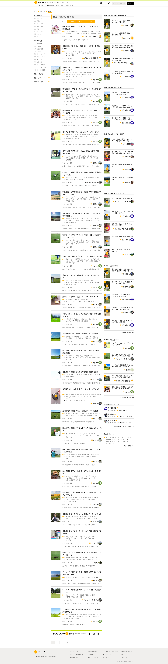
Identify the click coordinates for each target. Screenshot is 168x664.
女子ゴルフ (40, 49)
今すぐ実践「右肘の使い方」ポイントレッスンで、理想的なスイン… (122, 377)
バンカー (68, 220)
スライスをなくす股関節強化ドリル (122, 237)
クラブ (98, 197)
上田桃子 (68, 319)
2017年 (74, 156)
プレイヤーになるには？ (110, 651)
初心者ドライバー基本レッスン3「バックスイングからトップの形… (122, 119)
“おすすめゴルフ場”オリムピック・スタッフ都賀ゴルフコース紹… (122, 140)
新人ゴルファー (70, 338)
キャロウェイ (96, 31)
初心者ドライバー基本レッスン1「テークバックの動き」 (121, 93)
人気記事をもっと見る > (127, 397)
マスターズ (92, 33)
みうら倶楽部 (112, 408)
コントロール (70, 51)
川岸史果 (93, 536)
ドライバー (69, 72)
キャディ (78, 53)
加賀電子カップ (89, 280)
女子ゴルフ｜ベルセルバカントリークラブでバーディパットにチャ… (122, 308)
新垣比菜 (95, 338)
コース (68, 55)
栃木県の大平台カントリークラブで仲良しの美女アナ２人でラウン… (122, 152)
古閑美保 (68, 33)
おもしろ (39, 34)
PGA (67, 117)
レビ (82, 282)
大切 (73, 31)
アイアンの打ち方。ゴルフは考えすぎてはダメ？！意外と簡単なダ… (122, 355)
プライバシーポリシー (93, 658)
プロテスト (95, 259)
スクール (68, 240)
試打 (99, 394)
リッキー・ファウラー (72, 595)
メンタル (76, 98)
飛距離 (68, 201)
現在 (79, 74)
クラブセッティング (72, 559)
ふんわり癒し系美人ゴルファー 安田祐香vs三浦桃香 (82, 256)
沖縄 (81, 538)
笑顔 (76, 280)
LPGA (81, 280)
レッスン (39, 18)
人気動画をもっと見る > (127, 332)
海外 (73, 55)
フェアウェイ (86, 259)
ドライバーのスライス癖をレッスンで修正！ (122, 250)
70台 (71, 244)
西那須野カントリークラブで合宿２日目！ (122, 178)
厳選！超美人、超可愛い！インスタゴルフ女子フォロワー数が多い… (122, 388)
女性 (74, 501)
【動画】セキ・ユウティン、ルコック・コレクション (82, 514)
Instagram (84, 33)
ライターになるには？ (110, 655)
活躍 (94, 357)
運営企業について (126, 651)
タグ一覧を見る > (129, 446)
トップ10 (74, 179)
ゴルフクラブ (118, 441)
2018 (96, 156)
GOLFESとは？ (74, 651)
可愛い (85, 74)
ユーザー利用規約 (91, 651)
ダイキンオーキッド (75, 516)
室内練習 (76, 220)
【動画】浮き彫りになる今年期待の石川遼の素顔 (80, 372)
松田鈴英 (83, 72)
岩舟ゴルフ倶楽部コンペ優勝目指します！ (122, 165)
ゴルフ (68, 31)
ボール (68, 156)
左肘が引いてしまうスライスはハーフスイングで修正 (122, 225)
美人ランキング (70, 76)
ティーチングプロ (85, 476)
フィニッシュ (90, 282)
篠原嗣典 (111, 414)
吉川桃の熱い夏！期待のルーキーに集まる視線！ (80, 333)
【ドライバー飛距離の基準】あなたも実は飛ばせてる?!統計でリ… (122, 366)
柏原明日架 (82, 415)
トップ (41, 5)
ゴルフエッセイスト (77, 396)
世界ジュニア (70, 321)
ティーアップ (91, 158)
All (62, 22)
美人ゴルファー (70, 356)
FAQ (122, 655)
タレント (68, 115)
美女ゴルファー (89, 356)
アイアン (81, 261)
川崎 (73, 499)
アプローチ (75, 197)
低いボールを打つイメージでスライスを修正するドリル (122, 212)
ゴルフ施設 (40, 24)
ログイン (130, 3)
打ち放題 (68, 160)
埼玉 (94, 53)
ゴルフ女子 (119, 437)
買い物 (69, 5)
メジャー (73, 261)
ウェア (80, 614)
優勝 (99, 33)
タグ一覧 (124, 658)
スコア (74, 94)
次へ (68, 642)
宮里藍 (72, 456)
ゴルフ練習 (84, 197)
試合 (98, 177)
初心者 (39, 51)
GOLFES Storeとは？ (76, 655)
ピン (94, 476)
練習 (89, 53)
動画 (50, 5)
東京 (67, 53)
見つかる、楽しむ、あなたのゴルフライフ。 (46, 656)
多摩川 (96, 498)
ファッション (41, 26)
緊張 (76, 476)
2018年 (78, 51)
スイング (68, 74)
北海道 (94, 456)
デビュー (90, 94)
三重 (79, 94)
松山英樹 (91, 177)
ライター (39, 82)
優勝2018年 (84, 299)
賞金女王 (73, 394)
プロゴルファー (70, 478)
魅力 (79, 156)
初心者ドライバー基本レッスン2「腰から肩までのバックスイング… (122, 106)
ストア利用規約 (91, 655)
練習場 (68, 94)
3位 (71, 284)
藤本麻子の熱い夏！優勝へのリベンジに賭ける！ (80, 297)
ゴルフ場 (76, 33)
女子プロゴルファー (79, 115)
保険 (79, 616)
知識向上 (39, 46)
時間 (84, 53)
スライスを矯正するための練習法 (122, 198)
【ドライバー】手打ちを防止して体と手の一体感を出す (122, 72)
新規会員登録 (74, 658)
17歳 (71, 53)
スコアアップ (96, 220)
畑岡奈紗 (73, 614)
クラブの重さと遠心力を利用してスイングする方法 (122, 59)
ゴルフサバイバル (95, 51)
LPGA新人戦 (69, 336)
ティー (99, 158)
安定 (92, 433)
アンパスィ (69, 359)
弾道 (67, 394)
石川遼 (98, 375)
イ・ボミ (68, 540)
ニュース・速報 (41, 67)
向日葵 (78, 321)
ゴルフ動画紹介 (41, 65)
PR (37, 37)
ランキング (69, 177)
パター (90, 199)
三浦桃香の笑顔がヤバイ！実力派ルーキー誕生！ (80, 411)
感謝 (67, 618)
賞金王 (94, 394)
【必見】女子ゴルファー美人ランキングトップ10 (80, 132)
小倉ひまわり (93, 319)
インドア (85, 51)
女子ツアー (91, 72)
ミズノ (72, 618)
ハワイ (79, 31)
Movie (81, 22)
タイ (89, 115)
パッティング (84, 242)
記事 (59, 5)
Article (72, 22)
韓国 (67, 96)
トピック (39, 59)
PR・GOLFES (41, 70)
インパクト (69, 280)
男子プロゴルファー (81, 177)
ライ (70, 414)
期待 (71, 433)
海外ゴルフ (92, 301)
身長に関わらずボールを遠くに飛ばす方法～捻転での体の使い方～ (122, 46)
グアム (77, 72)
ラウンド (39, 21)
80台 (73, 242)
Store (91, 22)
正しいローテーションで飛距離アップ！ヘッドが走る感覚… (122, 21)
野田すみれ (86, 31)
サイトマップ (107, 658)
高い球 (80, 394)
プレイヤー (40, 78)
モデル (93, 396)
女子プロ (68, 458)
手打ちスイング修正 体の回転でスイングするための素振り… (122, 321)
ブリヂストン (79, 433)
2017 (74, 74)
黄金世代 (85, 321)
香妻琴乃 (82, 96)
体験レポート (41, 29)
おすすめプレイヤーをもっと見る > (124, 427)
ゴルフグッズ (41, 31)
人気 (67, 284)
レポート (87, 394)
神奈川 (85, 498)
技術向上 (39, 44)
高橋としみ (111, 420)
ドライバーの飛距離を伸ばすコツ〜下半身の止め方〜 (122, 34)
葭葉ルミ (82, 559)
